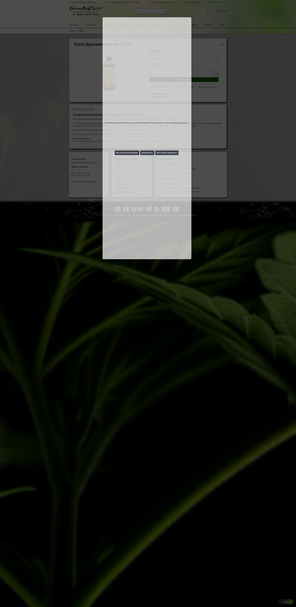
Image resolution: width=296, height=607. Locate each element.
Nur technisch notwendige (127, 153)
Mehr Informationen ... (180, 123)
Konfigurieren (147, 153)
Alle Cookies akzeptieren (167, 153)
